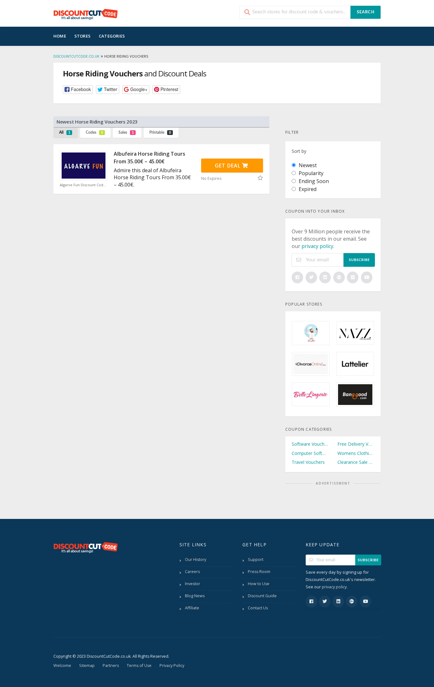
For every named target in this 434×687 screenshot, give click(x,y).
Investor (192, 583)
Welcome (62, 665)
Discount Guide (262, 595)
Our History (195, 559)
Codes (94, 132)
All (64, 132)
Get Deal (228, 165)
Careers (192, 571)
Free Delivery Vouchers (355, 444)
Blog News (195, 595)
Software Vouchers (310, 444)
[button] (78, 89)
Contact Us (258, 608)
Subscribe (359, 260)
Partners (111, 665)
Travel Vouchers (308, 462)
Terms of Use (139, 665)
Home (59, 36)
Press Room (259, 571)
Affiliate (192, 608)
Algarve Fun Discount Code (83, 185)
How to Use (258, 583)
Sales (126, 132)
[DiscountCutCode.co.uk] (85, 14)
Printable (160, 132)
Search (366, 12)
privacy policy (317, 246)
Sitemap (87, 665)
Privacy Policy (171, 665)
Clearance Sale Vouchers (355, 462)
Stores (82, 36)
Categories (112, 36)
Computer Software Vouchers (310, 453)
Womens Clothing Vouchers (355, 453)
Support (255, 559)
